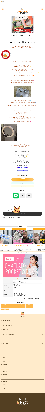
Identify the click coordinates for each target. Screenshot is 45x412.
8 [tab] (26, 252)
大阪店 (13, 307)
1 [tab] (15, 252)
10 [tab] (29, 252)
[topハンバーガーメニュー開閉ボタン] (43, 1)
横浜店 (29, 304)
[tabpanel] (22, 240)
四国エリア (5, 384)
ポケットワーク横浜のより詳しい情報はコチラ (31, 298)
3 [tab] (18, 252)
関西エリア (5, 378)
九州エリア (5, 388)
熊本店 (5, 309)
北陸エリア (5, 371)
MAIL (22, 195)
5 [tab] (21, 252)
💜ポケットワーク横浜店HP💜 (22, 167)
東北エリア (5, 361)
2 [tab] (16, 252)
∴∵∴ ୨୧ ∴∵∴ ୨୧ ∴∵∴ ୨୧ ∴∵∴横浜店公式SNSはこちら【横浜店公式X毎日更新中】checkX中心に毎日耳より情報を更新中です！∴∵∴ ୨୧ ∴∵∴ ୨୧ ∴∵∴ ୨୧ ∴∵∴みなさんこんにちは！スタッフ (22, 250)
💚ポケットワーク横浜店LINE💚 (22, 170)
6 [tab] (23, 252)
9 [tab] (28, 252)
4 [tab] (20, 252)
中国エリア (5, 381)
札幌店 (5, 304)
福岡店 (29, 307)
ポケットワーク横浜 (22, 12)
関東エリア (5, 364)
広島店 (21, 307)
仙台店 (13, 304)
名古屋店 (4, 307)
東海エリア (5, 374)
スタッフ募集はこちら (22, 213)
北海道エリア (5, 357)
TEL (29, 195)
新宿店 (21, 304)
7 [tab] (25, 252)
